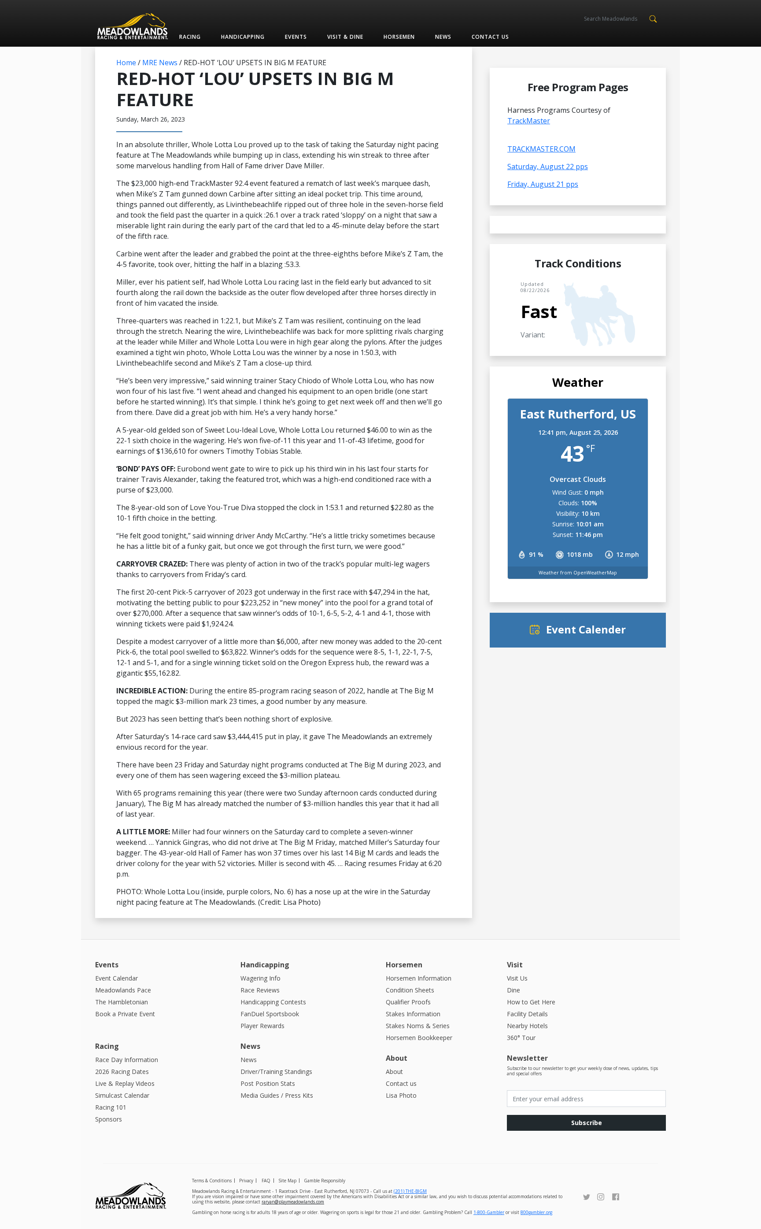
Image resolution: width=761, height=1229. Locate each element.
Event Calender (586, 629)
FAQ (266, 1180)
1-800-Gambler (488, 1212)
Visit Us (517, 978)
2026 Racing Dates (122, 1071)
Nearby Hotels (527, 1026)
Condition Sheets (410, 990)
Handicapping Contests (273, 1002)
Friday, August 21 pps (542, 184)
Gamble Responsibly (324, 1180)
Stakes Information (413, 1014)
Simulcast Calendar (122, 1095)
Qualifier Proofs (408, 1002)
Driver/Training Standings (276, 1071)
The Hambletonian (121, 1002)
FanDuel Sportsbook (269, 1014)
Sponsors (108, 1119)
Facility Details (527, 1014)
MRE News (159, 62)
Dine (513, 990)
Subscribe (586, 1122)
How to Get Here (531, 1002)
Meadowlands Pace (123, 990)
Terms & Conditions (212, 1180)
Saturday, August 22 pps (547, 166)
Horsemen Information (418, 978)
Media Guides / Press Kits (276, 1095)
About (394, 1071)
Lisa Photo (401, 1095)
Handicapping (243, 37)
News (443, 37)
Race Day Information (126, 1059)
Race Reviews (260, 990)
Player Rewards (262, 1026)
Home (126, 62)
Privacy (246, 1180)
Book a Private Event (125, 1014)
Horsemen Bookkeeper (419, 1037)
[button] (653, 18)
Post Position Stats (267, 1083)
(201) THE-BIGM (410, 1191)
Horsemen (399, 37)
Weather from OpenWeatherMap (578, 572)
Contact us (490, 37)
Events (296, 37)
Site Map (287, 1180)
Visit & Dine (345, 37)
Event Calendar (116, 978)
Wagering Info (260, 978)
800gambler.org (536, 1212)
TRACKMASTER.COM (541, 149)
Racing (190, 37)
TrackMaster (528, 121)
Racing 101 (110, 1107)
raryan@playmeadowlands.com (293, 1202)
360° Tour (521, 1037)
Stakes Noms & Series (418, 1026)
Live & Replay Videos (125, 1083)
